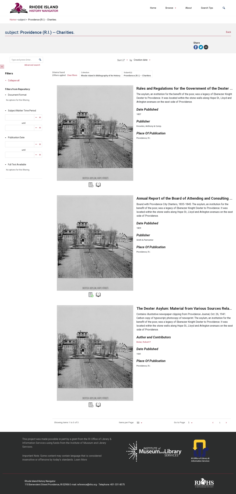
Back (228, 32)
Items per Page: (126, 422)
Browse (169, 8)
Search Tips (207, 8)
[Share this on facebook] (196, 46)
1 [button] (219, 422)
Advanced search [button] (32, 65)
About (188, 8)
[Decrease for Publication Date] (36, 144)
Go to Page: (179, 422)
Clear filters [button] (72, 75)
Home (153, 8)
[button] (224, 8)
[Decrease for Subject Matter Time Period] (36, 117)
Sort (119, 60)
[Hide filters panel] (2, 67)
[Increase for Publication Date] (40, 144)
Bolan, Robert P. (143, 342)
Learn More (80, 459)
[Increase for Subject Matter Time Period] (40, 117)
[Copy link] (206, 47)
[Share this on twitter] (201, 46)
